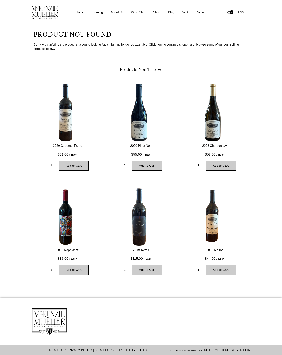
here (160, 44)
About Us (117, 12)
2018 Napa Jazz (67, 250)
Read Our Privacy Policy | (72, 350)
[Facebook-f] (40, 350)
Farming (97, 12)
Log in (242, 12)
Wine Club (138, 12)
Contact (201, 12)
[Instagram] (33, 350)
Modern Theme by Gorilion (227, 350)
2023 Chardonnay (214, 145)
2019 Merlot (214, 250)
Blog (171, 12)
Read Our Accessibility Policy (121, 350)
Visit (185, 12)
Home (80, 12)
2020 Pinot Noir (141, 145)
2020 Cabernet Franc (67, 145)
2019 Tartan (141, 250)
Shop (156, 12)
